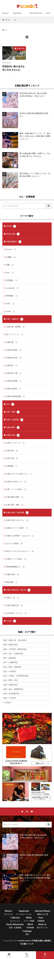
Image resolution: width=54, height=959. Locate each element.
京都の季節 (12, 427)
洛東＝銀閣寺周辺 (10, 645)
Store (40, 919)
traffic (10, 303)
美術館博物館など (15, 567)
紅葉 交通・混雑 (14, 505)
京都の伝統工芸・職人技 (18, 590)
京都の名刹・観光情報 (17, 512)
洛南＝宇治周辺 (9, 698)
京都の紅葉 (12, 435)
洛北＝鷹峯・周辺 (10, 680)
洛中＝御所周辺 (9, 658)
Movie (30, 926)
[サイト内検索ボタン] (49, 206)
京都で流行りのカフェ (17, 520)
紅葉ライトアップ (15, 443)
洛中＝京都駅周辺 (10, 662)
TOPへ (45, 957)
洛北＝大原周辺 (9, 671)
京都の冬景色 (13, 389)
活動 (10, 265)
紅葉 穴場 (12, 458)
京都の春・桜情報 (15, 327)
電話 (27, 957)
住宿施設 (11, 280)
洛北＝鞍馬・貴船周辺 (12, 667)
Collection (15, 919)
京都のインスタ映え (16, 559)
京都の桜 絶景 (13, 350)
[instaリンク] (27, 811)
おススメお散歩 (14, 543)
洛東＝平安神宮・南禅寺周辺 (15, 649)
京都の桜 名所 (13, 358)
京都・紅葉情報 (14, 420)
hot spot (10, 249)
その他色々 (7, 702)
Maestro (6, 14)
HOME (7, 20)
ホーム (9, 957)
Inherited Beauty (35, 14)
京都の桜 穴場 (13, 373)
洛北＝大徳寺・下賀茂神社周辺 (15, 676)
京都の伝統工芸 (14, 605)
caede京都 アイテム (16, 613)
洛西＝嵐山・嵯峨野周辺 (13, 689)
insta (9, 273)
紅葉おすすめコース (16, 481)
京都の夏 (11, 342)
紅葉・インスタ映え (16, 489)
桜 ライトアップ (14, 334)
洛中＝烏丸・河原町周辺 (13, 654)
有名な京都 (12, 234)
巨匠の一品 (12, 598)
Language (27, 932)
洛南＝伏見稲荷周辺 (11, 694)
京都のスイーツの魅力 (17, 528)
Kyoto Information (15, 926)
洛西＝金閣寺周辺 (10, 685)
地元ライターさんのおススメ (19, 551)
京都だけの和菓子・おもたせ (19, 536)
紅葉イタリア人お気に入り (18, 474)
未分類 (10, 226)
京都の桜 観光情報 (15, 396)
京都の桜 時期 (13, 381)
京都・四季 (12, 412)
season (10, 311)
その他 (10, 621)
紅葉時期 (11, 466)
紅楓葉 (10, 257)
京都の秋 (11, 365)
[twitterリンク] (22, 811)
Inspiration (19, 14)
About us (42, 926)
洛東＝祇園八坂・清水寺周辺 (15, 640)
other (9, 404)
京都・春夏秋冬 (14, 319)
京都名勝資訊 (13, 242)
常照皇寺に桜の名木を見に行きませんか (13, 68)
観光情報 (11, 582)
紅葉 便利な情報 (14, 497)
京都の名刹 (20, 48)
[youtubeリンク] (31, 811)
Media (28, 919)
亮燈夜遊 (11, 296)
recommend (12, 288)
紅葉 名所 (12, 451)
